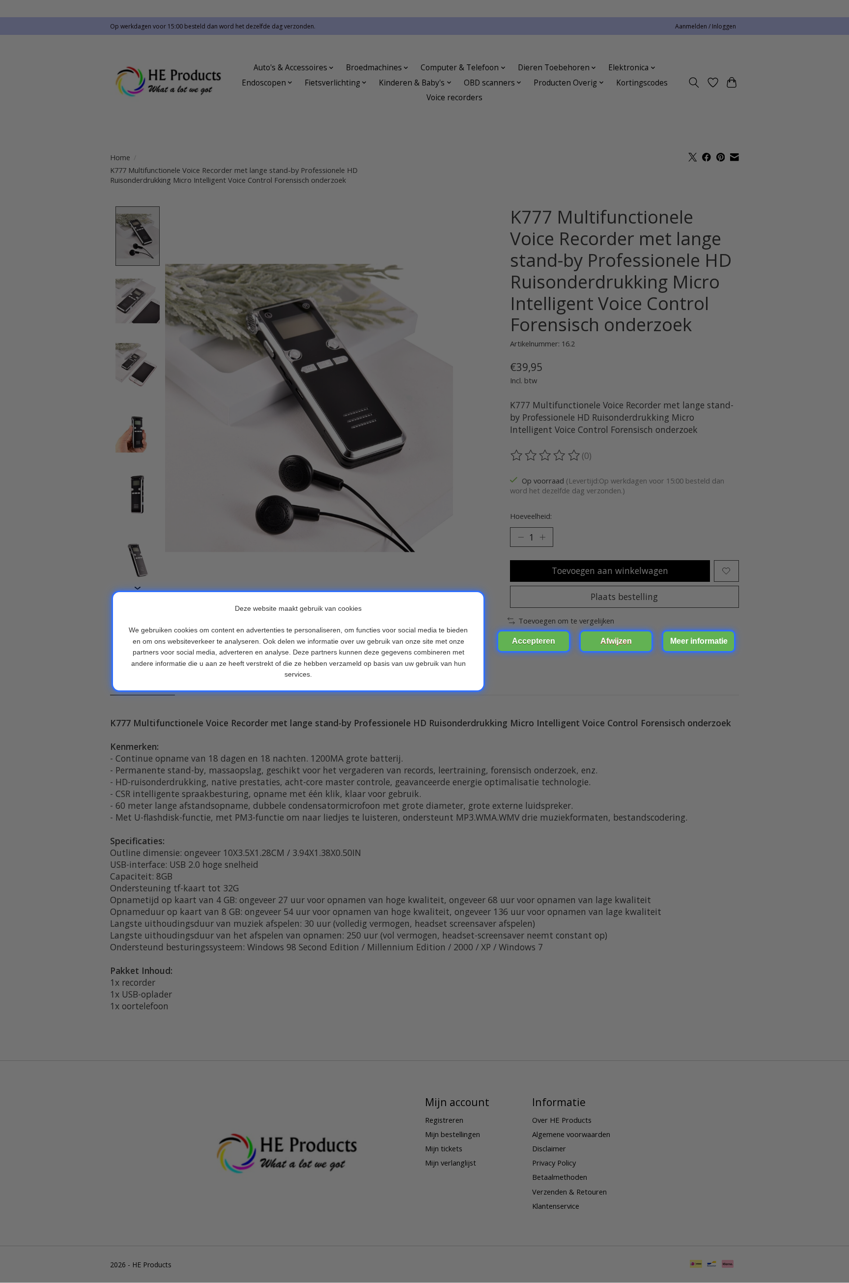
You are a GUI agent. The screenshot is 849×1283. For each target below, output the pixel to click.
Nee (616, 641)
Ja (533, 641)
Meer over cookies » (699, 641)
